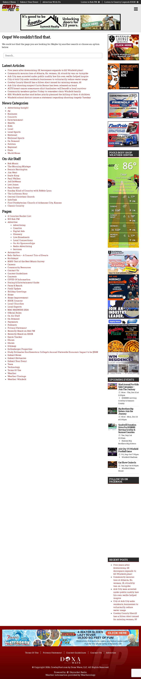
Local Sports (14, 132)
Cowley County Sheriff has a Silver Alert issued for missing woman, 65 (44, 82)
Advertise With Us (52, 2)
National (12, 135)
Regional (12, 147)
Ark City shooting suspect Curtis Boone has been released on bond (42, 85)
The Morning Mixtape (19, 166)
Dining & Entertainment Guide (23, 282)
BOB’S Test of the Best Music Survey (26, 261)
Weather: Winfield (17, 379)
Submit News (9, 2)
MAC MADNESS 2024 (18, 309)
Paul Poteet (13, 187)
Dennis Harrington (18, 169)
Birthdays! (13, 258)
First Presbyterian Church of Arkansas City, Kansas (35, 202)
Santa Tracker (15, 337)
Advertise (12, 222)
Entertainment (15, 119)
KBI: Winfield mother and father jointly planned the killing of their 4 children (49, 94)
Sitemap (12, 346)
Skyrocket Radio (78, 672)
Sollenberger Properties (20, 349)
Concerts (12, 116)
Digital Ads (19, 231)
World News (14, 153)
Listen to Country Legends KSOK (120, 2)
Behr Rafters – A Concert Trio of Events (28, 255)
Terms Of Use (14, 370)
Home (10, 294)
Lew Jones (13, 184)
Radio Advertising (22, 246)
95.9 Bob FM (14, 219)
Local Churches (16, 303)
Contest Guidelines (17, 273)
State (10, 150)
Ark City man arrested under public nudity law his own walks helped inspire (48, 76)
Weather (12, 373)
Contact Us (13, 270)
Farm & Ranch (15, 285)
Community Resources (19, 267)
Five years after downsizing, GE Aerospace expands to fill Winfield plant (45, 70)
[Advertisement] (70, 22)
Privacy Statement (17, 327)
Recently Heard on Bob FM (21, 330)
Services (17, 249)
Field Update (14, 288)
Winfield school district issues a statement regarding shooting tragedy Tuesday (49, 97)
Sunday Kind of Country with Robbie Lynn (30, 190)
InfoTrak (12, 199)
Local (10, 129)
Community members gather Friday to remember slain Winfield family (44, 91)
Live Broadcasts (21, 237)
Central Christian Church (21, 196)
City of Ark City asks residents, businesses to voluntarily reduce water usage (48, 79)
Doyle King (13, 175)
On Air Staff (14, 315)
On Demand (13, 141)
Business (12, 113)
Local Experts (15, 306)
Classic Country (16, 205)
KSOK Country (15, 300)
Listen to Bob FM (89, 2)
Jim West (12, 172)
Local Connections (23, 240)
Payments (13, 321)
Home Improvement (18, 297)
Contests (12, 276)
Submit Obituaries (17, 358)
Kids (10, 125)
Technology (14, 367)
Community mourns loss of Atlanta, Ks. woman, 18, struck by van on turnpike (48, 73)
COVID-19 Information (19, 279)
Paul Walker (14, 178)
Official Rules (14, 312)
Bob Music (13, 163)
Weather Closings (17, 376)
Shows (11, 340)
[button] (136, 9)
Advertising (19, 225)
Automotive (14, 252)
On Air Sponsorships (24, 243)
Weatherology (88, 675)
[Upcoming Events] (112, 394)
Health (11, 122)
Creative (17, 228)
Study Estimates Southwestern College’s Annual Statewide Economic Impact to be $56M (53, 352)
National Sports (16, 138)
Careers (11, 264)
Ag (9, 110)
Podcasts (12, 324)
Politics (12, 144)
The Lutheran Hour (18, 193)
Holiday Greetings (17, 291)
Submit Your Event (29, 2)
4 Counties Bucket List (19, 216)
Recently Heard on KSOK (20, 333)
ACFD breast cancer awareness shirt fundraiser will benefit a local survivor (47, 88)
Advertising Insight (18, 107)
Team (10, 364)
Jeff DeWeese (14, 181)
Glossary (17, 234)
